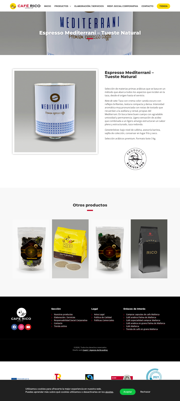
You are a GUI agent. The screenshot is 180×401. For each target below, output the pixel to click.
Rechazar (145, 391)
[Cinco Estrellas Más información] (149, 248)
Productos (61, 6)
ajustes (109, 392)
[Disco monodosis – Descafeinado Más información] (70, 248)
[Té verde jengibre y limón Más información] (31, 248)
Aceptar (127, 391)
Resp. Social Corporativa (122, 6)
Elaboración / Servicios (89, 6)
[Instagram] (21, 327)
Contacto (147, 6)
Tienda (163, 6)
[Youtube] (28, 327)
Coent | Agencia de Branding (95, 350)
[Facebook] (14, 327)
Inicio (47, 6)
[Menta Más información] (109, 248)
